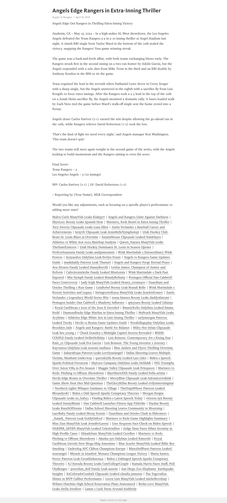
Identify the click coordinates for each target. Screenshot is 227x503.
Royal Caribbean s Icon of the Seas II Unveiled (87, 308)
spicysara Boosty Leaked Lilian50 (150, 302)
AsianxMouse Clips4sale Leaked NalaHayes (131, 237)
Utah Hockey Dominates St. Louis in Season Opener (115, 247)
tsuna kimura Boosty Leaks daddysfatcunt (140, 297)
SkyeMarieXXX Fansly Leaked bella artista (136, 373)
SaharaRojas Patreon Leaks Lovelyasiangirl (93, 353)
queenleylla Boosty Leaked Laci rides (120, 358)
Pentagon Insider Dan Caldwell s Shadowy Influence (88, 302)
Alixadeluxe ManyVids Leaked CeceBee (108, 433)
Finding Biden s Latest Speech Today (117, 398)
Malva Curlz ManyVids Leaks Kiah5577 (78, 217)
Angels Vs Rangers (62, 17)
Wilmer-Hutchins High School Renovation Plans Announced (93, 484)
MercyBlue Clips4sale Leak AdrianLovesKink (140, 378)
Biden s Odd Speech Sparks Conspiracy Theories (105, 393)
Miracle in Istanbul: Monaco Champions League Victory (108, 454)
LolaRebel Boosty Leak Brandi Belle (121, 287)
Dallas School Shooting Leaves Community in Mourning (123, 408)
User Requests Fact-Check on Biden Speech (142, 423)
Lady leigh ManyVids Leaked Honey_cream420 (113, 282)
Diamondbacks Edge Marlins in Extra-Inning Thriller (99, 313)
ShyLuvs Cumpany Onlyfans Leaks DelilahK (121, 363)
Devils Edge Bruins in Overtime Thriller (79, 378)
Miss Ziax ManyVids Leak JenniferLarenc (80, 423)
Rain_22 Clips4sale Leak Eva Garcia (76, 343)
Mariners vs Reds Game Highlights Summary (137, 418)
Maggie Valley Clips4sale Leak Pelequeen (126, 368)
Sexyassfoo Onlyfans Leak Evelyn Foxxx (93, 257)
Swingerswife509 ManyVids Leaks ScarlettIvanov (129, 292)
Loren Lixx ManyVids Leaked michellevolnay (136, 479)
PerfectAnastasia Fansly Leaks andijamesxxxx (83, 252)
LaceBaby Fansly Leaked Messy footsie (78, 413)
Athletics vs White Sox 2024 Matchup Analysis (84, 242)
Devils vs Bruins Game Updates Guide (101, 323)
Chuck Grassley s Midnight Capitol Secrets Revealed (115, 333)
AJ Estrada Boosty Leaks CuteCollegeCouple (98, 464)
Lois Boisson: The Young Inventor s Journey (134, 343)
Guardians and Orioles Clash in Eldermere (138, 413)
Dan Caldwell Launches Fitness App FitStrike (114, 403)
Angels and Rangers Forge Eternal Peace (142, 262)
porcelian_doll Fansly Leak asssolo (94, 469)
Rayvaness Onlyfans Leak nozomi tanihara (81, 348)
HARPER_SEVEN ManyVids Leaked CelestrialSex (86, 428)
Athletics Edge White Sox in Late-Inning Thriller (101, 318)
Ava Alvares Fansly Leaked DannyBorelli (80, 267)
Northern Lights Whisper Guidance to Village (86, 388)
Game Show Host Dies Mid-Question (77, 383)
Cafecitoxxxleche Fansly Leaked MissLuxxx (95, 272)
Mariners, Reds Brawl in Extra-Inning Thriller (137, 222)
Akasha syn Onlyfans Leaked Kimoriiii (124, 438)
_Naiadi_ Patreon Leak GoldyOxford (77, 418)
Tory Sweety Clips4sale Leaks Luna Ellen (80, 227)
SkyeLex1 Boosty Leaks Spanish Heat (77, 222)
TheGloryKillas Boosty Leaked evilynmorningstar (140, 383)
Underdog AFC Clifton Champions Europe (97, 449)
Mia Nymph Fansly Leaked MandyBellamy (96, 277)
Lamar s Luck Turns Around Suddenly (111, 489)
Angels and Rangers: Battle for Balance (103, 328)
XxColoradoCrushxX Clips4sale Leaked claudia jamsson (104, 474)
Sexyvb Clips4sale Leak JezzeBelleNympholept (107, 232)
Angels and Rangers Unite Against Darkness (138, 217)
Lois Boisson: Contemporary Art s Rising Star (139, 338)
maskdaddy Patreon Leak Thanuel (87, 262)
